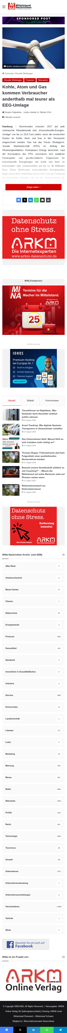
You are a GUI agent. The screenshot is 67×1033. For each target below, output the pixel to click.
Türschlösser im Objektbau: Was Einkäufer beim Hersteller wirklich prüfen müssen (39, 413)
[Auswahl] (3, 7)
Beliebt (30, 400)
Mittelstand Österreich (24, 1016)
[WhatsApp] (36, 200)
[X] (24, 200)
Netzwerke (43, 80)
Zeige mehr (33, 187)
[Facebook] (18, 200)
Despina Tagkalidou (13, 112)
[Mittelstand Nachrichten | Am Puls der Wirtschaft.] (19, 6)
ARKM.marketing (33, 344)
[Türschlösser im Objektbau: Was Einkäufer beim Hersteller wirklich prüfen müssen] (10, 414)
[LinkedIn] (30, 200)
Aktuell (11, 400)
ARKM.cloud (56, 1011)
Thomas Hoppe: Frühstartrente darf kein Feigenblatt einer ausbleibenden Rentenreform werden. (43, 456)
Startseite (9, 73)
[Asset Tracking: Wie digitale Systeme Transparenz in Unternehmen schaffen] (10, 429)
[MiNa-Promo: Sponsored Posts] (33, 20)
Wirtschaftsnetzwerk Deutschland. (39, 1021)
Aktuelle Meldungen (24, 73)
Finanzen (30, 80)
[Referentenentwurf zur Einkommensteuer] (10, 490)
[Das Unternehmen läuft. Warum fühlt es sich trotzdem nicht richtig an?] (10, 443)
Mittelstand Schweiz (44, 1016)
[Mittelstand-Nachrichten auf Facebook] (25, 949)
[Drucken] (48, 200)
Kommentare (52, 400)
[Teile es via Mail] (42, 200)
